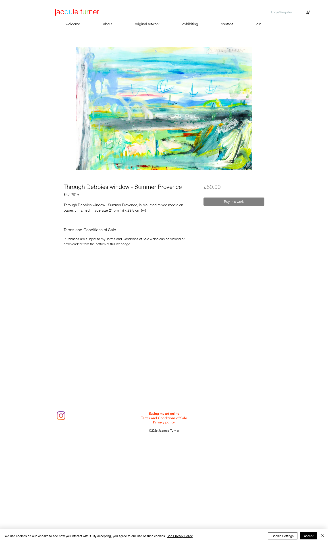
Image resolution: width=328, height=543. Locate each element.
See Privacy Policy (180, 536)
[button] (307, 12)
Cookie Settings (283, 536)
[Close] (322, 535)
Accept (308, 536)
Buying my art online (164, 413)
